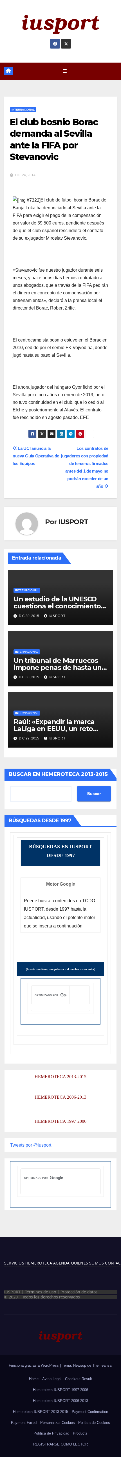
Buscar (94, 793)
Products (80, 1433)
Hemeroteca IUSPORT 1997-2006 (60, 1390)
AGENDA (61, 1263)
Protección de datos (79, 1292)
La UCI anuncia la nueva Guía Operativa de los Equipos (36, 456)
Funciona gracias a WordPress (34, 1365)
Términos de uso (40, 1292)
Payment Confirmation (90, 1412)
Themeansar (102, 1365)
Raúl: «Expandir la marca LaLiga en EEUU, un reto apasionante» (54, 729)
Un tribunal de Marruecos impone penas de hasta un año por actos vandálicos (58, 667)
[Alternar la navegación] (65, 71)
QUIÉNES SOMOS (87, 1263)
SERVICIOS (14, 1263)
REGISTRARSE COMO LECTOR (60, 1444)
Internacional (23, 109)
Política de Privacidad (51, 1433)
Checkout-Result (78, 1379)
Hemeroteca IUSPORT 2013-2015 (40, 1412)
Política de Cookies (94, 1423)
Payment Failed (24, 1423)
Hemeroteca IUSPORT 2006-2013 (60, 1401)
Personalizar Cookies (57, 1423)
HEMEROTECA (38, 1263)
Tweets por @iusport (30, 1145)
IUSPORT (73, 522)
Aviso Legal (51, 1379)
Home (34, 1379)
